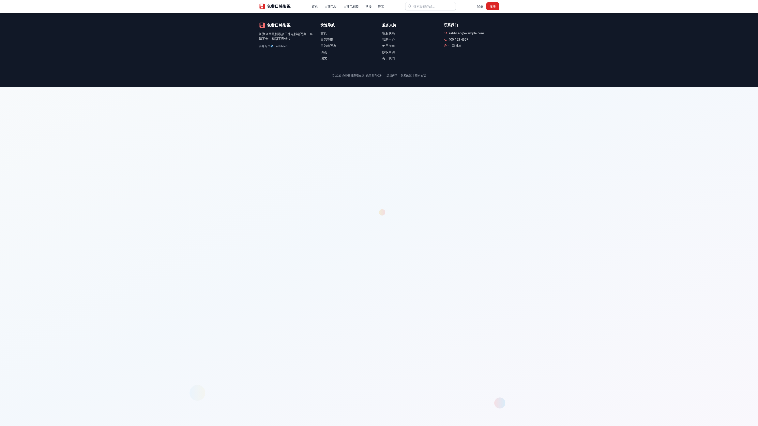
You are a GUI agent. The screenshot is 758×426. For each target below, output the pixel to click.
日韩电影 (330, 6)
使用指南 (388, 46)
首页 (315, 6)
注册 (493, 6)
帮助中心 (388, 39)
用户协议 (420, 75)
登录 (480, 6)
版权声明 (388, 52)
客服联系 (388, 33)
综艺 (381, 6)
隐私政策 (406, 75)
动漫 (368, 6)
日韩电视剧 (351, 6)
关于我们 (388, 58)
